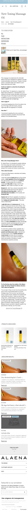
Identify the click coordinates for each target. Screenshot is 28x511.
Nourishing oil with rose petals (20, 346)
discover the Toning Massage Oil (14, 308)
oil (22, 92)
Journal (7, 22)
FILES (2, 36)
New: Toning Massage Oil (16, 22)
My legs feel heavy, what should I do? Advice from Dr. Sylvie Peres (13, 405)
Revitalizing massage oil (7, 345)
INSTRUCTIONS (5, 38)
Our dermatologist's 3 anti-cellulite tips (11, 377)
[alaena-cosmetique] (14, 6)
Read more (4, 385)
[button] (2, 6)
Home (2, 22)
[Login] (25, 6)
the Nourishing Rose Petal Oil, (15, 97)
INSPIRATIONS (5, 41)
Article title (5, 433)
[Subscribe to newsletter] (25, 492)
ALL (2, 33)
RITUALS (3, 43)
